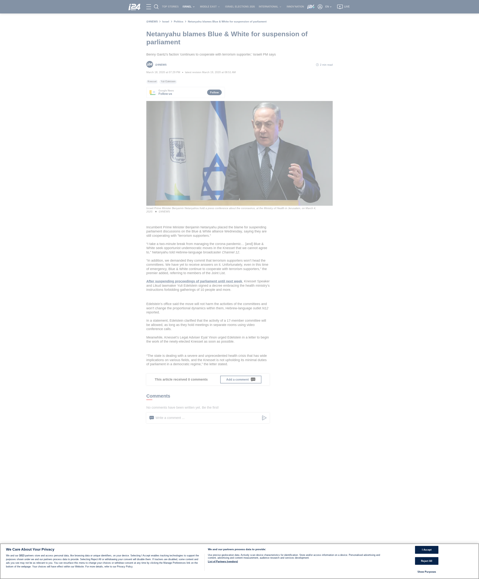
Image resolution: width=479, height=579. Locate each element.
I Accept (426, 549)
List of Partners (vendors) (223, 561)
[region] (239, 561)
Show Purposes (426, 571)
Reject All (426, 561)
